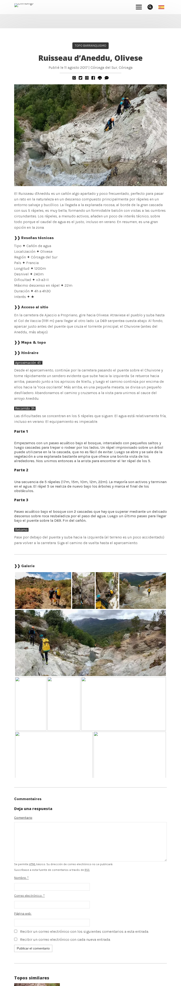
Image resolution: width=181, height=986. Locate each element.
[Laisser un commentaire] (107, 78)
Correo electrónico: (29, 896)
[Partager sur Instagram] (87, 78)
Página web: (23, 914)
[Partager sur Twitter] (80, 78)
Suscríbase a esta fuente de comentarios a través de (52, 870)
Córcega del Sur (103, 67)
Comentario (23, 818)
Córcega (125, 67)
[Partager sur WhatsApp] (74, 78)
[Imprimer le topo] (100, 78)
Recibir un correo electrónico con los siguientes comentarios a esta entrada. (84, 931)
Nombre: (21, 878)
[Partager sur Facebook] (93, 78)
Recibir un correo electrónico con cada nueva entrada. (65, 939)
